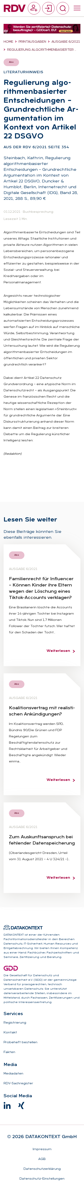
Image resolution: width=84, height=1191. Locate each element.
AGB (42, 1159)
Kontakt (10, 1032)
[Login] (48, 8)
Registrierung (15, 1022)
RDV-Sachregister (18, 1083)
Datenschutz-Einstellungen (42, 1179)
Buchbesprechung (38, 212)
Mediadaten (13, 1073)
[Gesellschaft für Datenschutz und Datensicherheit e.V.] (11, 968)
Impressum (42, 1149)
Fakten (9, 1052)
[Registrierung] (34, 8)
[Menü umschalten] (77, 8)
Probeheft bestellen (20, 1042)
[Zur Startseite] (15, 8)
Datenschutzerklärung (42, 1169)
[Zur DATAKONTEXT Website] (23, 927)
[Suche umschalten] (62, 8)
